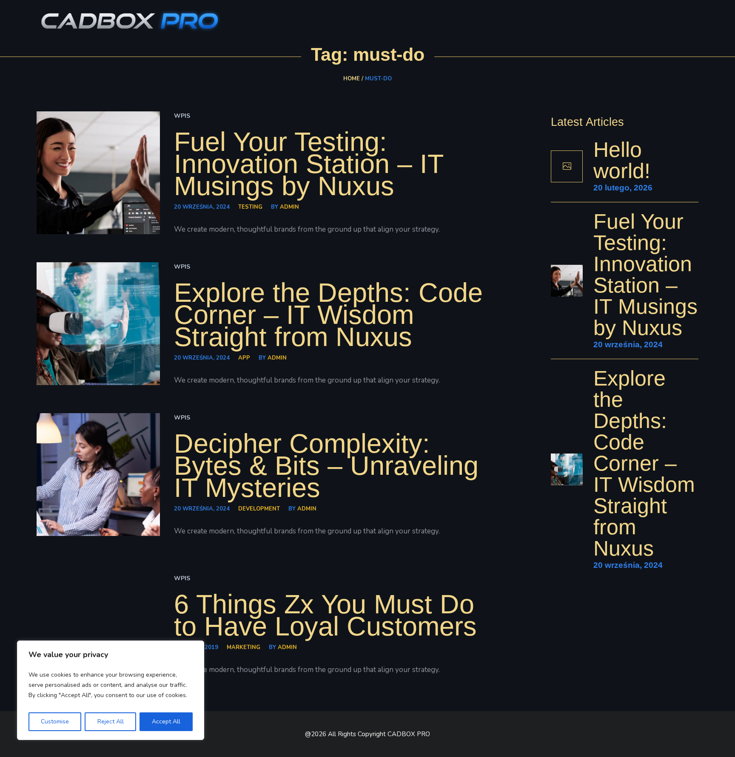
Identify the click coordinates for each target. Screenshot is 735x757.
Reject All (110, 721)
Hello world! (621, 160)
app (244, 358)
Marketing (243, 647)
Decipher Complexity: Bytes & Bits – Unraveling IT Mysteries (326, 465)
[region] (110, 690)
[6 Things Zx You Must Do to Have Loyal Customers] (98, 624)
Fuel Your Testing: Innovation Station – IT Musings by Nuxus (308, 164)
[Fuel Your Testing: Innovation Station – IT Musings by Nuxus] (98, 173)
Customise (55, 721)
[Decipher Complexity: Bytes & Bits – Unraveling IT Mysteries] (98, 474)
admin (289, 207)
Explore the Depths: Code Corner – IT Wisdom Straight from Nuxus (328, 315)
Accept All (166, 721)
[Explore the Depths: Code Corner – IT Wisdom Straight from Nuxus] (98, 324)
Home (351, 78)
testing (250, 207)
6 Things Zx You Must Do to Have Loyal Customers (325, 615)
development (259, 509)
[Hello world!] (567, 166)
